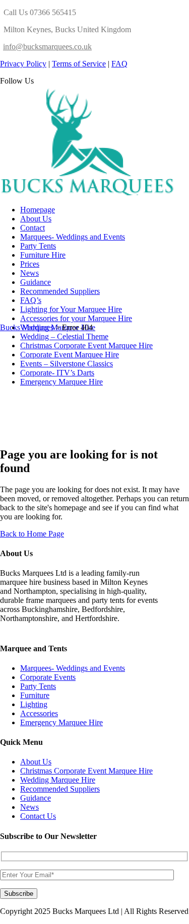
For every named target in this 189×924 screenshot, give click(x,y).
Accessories (39, 713)
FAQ (119, 63)
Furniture (34, 695)
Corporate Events (48, 677)
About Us (35, 761)
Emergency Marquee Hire (61, 722)
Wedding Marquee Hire (57, 780)
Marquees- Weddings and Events (72, 668)
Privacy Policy (23, 63)
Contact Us (38, 816)
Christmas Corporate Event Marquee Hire (86, 770)
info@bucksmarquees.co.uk (47, 46)
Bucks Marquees (26, 327)
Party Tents (38, 686)
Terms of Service (79, 63)
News (29, 807)
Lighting (33, 704)
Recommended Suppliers (60, 789)
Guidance (35, 798)
